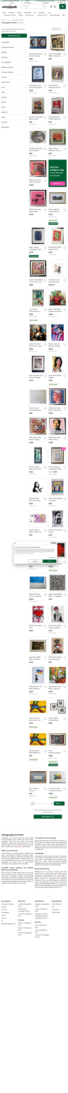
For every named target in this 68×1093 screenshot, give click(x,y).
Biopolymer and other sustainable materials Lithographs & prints (41, 916)
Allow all (49, 561)
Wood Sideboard (56, 904)
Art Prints (4, 909)
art (16, 860)
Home (3, 20)
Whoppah (57, 877)
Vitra (53, 907)
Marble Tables (56, 912)
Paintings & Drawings (7, 904)
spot (58, 884)
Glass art (4, 918)
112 (52, 803)
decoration (18, 846)
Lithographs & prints (18, 20)
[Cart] (51, 6)
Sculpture (4, 907)
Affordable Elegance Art (8, 923)
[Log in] (54, 6)
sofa (36, 882)
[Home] (9, 6)
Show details (51, 557)
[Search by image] (44, 6)
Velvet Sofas (55, 909)
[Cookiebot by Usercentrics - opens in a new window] (51, 543)
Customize (35, 561)
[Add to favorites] (45, 54)
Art (8, 20)
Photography (5, 912)
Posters (3, 915)
